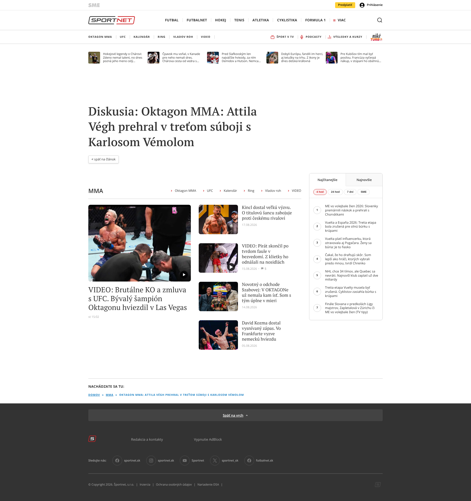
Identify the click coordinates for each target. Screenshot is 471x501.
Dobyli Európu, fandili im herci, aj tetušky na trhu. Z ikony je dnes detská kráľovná (302, 57)
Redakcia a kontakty (147, 439)
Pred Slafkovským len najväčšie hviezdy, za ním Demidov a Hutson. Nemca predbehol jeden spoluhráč (240, 57)
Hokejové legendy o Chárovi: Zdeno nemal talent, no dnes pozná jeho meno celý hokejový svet (122, 57)
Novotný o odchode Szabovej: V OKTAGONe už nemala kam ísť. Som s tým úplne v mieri (266, 292)
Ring (251, 190)
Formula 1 (315, 20)
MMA (109, 395)
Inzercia (145, 485)
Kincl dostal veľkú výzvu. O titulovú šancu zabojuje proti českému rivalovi (267, 213)
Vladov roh (273, 190)
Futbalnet (197, 20)
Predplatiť (345, 5)
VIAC (342, 20)
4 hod (320, 192)
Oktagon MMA (185, 190)
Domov (94, 395)
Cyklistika (287, 20)
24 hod (335, 192)
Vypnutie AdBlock (208, 439)
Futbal (172, 20)
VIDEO (296, 190)
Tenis (239, 20)
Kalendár (230, 190)
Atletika (260, 20)
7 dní (350, 192)
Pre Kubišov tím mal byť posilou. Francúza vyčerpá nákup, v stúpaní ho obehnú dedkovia (359, 57)
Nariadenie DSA (208, 485)
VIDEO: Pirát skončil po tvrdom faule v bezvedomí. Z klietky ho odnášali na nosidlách (265, 254)
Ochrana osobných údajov (174, 485)
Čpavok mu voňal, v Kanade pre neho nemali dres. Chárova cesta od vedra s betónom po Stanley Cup (181, 57)
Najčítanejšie (328, 180)
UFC (210, 190)
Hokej (220, 20)
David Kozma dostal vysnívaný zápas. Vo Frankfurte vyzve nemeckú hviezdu (261, 331)
